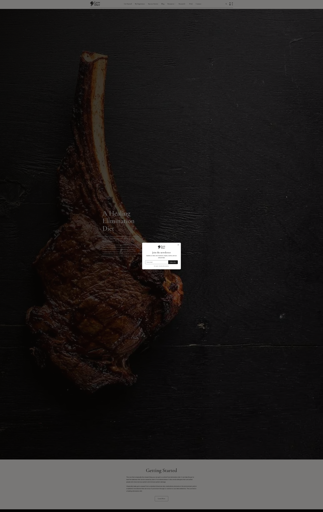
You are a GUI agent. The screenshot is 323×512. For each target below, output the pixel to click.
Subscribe (173, 262)
